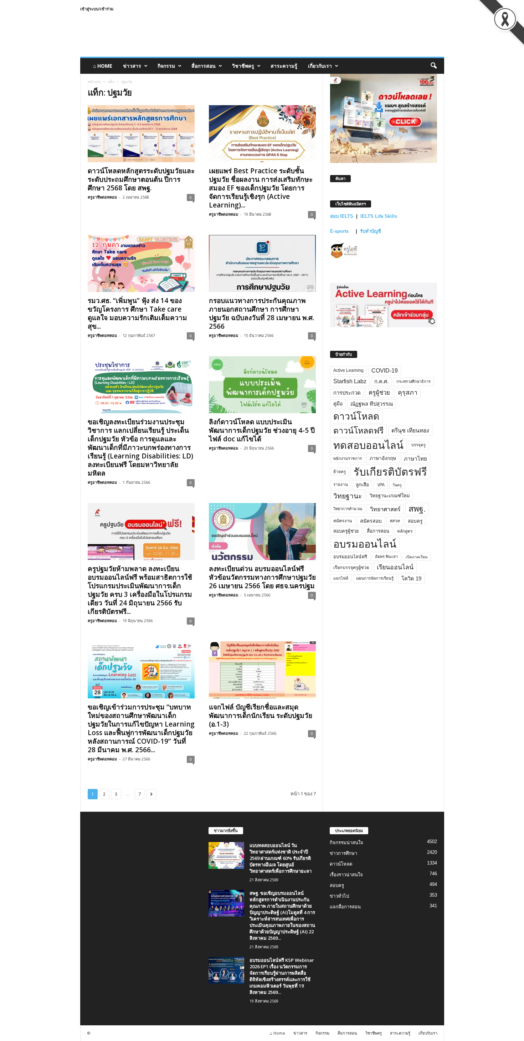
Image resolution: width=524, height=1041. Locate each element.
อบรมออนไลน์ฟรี (350, 556)
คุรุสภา (407, 392)
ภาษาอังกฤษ (383, 458)
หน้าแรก (94, 81)
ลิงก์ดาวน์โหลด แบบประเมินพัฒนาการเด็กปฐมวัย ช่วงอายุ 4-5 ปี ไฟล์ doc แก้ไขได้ (262, 430)
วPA (381, 484)
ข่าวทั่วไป (339, 896)
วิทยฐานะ (347, 496)
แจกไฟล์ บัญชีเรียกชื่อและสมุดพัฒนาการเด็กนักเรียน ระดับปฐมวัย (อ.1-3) (260, 715)
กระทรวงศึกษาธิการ (413, 381)
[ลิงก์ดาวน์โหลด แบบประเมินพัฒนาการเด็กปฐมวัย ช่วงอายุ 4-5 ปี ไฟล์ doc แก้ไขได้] (262, 384)
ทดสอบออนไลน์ (368, 445)
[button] (433, 66)
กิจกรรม (166, 65)
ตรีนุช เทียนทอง (410, 430)
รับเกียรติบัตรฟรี (390, 472)
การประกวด (347, 393)
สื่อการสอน (203, 65)
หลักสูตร (404, 531)
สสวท (395, 520)
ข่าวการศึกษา (343, 853)
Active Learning (348, 370)
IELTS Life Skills (378, 216)
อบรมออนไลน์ (364, 544)
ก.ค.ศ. (381, 381)
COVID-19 (384, 371)
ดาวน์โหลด (356, 416)
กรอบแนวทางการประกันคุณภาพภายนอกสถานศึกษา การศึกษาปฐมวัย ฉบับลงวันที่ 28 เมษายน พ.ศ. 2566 (261, 313)
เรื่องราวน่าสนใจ (346, 874)
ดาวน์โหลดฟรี (358, 430)
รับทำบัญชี (370, 231)
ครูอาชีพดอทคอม (102, 197)
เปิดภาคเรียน (416, 557)
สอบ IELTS (341, 216)
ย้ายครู (339, 471)
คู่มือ (338, 403)
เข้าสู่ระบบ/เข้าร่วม (96, 8)
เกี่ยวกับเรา (320, 65)
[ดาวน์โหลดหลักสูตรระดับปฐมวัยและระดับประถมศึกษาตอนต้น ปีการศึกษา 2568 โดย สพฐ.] (141, 133)
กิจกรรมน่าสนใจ (346, 842)
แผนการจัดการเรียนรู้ (375, 578)
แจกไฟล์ (340, 578)
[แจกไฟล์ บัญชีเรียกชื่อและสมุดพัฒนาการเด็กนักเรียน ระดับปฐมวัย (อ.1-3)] (262, 669)
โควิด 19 (411, 578)
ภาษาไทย (415, 459)
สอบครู (415, 521)
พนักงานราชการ (347, 458)
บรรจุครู (418, 445)
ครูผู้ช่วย (379, 392)
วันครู (397, 485)
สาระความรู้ (284, 65)
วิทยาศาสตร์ (385, 509)
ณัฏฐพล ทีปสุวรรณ (371, 404)
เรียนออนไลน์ (395, 567)
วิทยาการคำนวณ (347, 509)
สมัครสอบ (371, 521)
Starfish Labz (349, 381)
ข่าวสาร (132, 65)
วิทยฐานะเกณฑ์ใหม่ (390, 495)
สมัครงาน (342, 520)
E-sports (340, 231)
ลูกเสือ (362, 484)
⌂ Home (102, 65)
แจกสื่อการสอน (345, 906)
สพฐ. (417, 508)
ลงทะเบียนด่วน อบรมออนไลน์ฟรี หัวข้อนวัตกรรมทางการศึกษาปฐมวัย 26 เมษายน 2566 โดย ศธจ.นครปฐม (262, 577)
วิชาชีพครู (243, 65)
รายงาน (340, 484)
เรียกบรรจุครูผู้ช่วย (351, 567)
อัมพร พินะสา (386, 556)
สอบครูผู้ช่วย (346, 531)
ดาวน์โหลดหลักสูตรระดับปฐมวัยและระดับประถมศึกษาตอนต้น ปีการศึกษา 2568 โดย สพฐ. (141, 179)
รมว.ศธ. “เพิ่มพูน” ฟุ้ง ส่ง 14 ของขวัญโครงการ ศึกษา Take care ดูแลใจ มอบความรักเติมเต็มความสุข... (137, 313)
